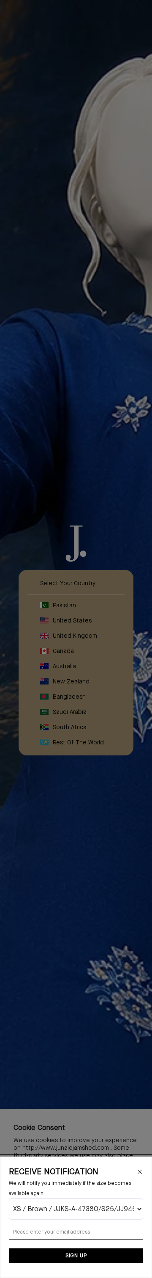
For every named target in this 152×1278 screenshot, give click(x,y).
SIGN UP (76, 1256)
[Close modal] (139, 1171)
